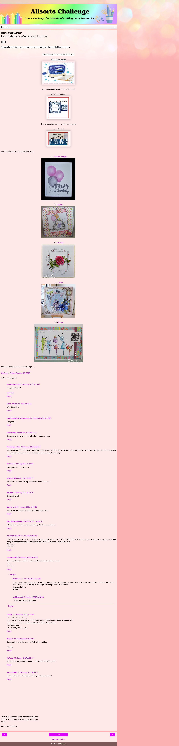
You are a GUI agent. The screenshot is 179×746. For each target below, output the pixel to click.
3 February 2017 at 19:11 (21, 404)
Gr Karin (10, 393)
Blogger (63, 744)
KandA (10, 464)
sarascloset (12, 672)
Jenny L (10, 614)
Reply (9, 396)
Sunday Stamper (60, 156)
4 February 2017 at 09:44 (28, 557)
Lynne (60, 322)
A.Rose (10, 478)
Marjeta (10, 639)
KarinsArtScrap (13, 384)
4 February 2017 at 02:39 (23, 493)
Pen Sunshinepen (14, 521)
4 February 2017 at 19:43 (34, 597)
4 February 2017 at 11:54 (24, 614)
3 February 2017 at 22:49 (23, 464)
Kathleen (17, 579)
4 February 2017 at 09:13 (27, 507)
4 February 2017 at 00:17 (23, 478)
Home (59, 735)
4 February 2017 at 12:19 (31, 579)
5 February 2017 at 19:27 (23, 658)
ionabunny (11, 432)
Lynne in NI (11, 507)
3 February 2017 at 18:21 (30, 384)
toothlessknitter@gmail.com (19, 418)
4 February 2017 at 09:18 (32, 521)
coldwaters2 (12, 536)
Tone (61, 283)
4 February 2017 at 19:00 (24, 639)
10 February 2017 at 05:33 (27, 672)
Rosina (60, 243)
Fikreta (10, 493)
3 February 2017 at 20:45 (30, 447)
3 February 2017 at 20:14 (27, 432)
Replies (12, 574)
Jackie (60, 205)
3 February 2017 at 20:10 (41, 418)
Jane (9, 404)
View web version (58, 739)
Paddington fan (13, 447)
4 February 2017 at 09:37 (28, 536)
